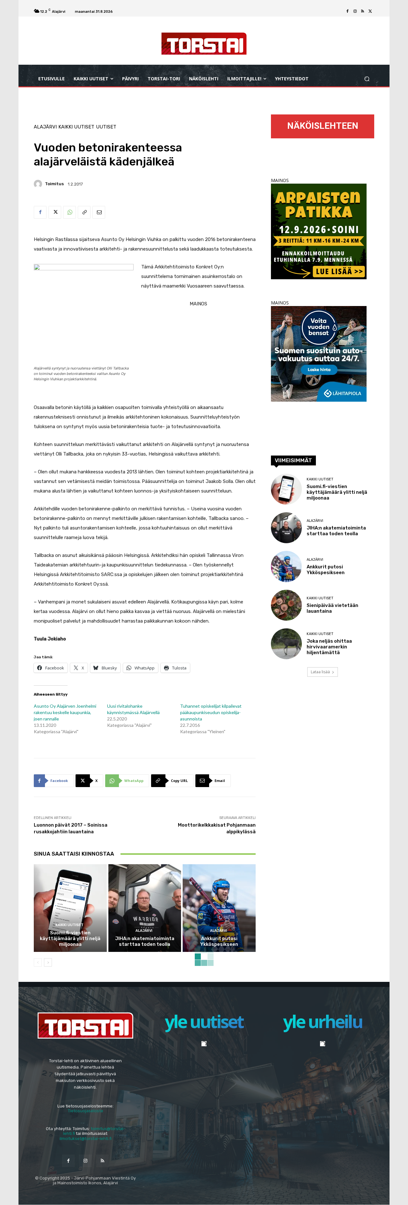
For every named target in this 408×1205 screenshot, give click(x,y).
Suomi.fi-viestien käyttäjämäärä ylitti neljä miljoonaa (70, 938)
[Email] (98, 212)
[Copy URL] (84, 212)
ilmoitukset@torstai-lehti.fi (86, 1138)
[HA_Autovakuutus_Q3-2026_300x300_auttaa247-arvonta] (319, 400)
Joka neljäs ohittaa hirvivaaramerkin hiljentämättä (329, 646)
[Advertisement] (145, 436)
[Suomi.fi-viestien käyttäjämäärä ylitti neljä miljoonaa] (70, 908)
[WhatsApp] (69, 212)
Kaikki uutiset (76, 127)
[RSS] (363, 11)
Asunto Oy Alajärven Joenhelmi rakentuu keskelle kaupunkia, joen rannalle (65, 712)
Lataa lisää (320, 672)
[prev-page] (38, 962)
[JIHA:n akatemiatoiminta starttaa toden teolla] (144, 908)
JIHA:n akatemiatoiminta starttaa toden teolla (144, 941)
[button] (366, 78)
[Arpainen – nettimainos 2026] (319, 277)
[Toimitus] (39, 184)
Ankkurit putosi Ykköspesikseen (219, 941)
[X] (370, 11)
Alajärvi (45, 127)
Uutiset (106, 127)
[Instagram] (355, 11)
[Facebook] (347, 11)
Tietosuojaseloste (85, 1110)
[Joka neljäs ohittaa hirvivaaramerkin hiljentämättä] (286, 643)
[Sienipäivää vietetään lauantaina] (286, 605)
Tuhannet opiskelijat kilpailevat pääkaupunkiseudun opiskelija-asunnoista (211, 712)
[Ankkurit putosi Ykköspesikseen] (219, 908)
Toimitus (54, 184)
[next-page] (48, 962)
